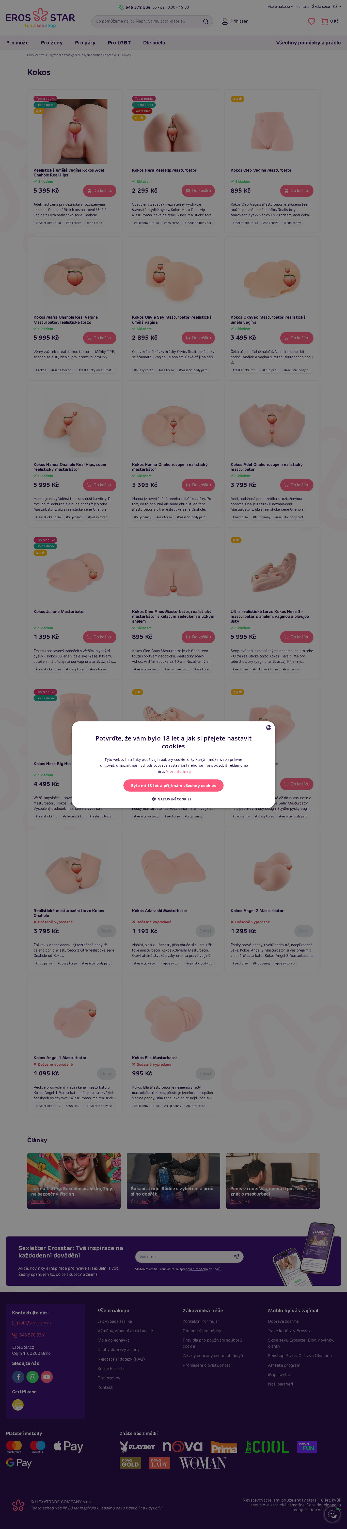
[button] (173, 798)
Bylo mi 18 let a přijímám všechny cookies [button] (173, 785)
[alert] (173, 764)
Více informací (178, 771)
